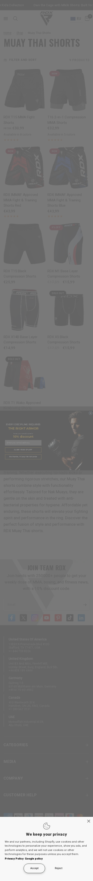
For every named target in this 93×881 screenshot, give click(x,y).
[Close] (88, 821)
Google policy (34, 858)
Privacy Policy (14, 858)
